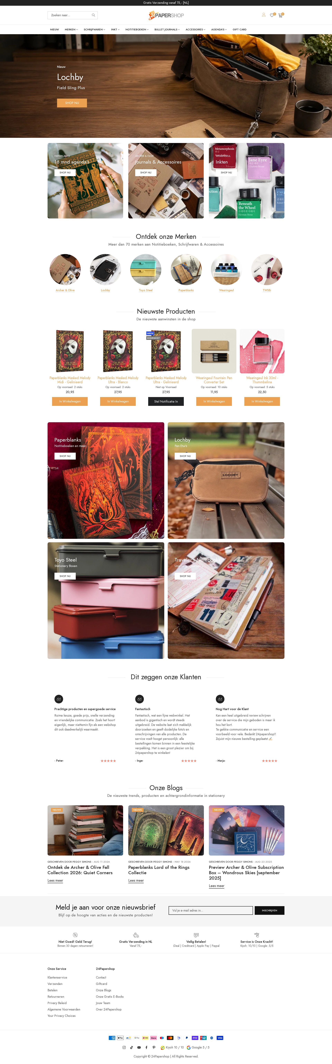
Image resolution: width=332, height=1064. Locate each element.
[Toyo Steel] (145, 269)
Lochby (105, 290)
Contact (101, 977)
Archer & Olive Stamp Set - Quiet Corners (214, 380)
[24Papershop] (166, 15)
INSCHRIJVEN (269, 910)
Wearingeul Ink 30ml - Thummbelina (118, 380)
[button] (160, 132)
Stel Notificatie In (166, 401)
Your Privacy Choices (62, 1016)
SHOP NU (65, 172)
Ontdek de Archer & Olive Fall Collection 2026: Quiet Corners (80, 870)
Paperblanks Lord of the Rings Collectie (159, 870)
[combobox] (73, 15)
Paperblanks (186, 290)
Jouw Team (103, 1003)
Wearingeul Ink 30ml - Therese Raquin (166, 380)
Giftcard (101, 984)
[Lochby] (105, 269)
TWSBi (267, 290)
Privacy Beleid (57, 1003)
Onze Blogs (103, 990)
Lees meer (55, 880)
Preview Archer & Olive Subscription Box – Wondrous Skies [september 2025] (246, 872)
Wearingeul (226, 290)
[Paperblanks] (186, 269)
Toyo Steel (146, 290)
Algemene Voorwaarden (64, 1009)
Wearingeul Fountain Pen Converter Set (70, 380)
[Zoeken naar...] (93, 15)
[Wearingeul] (226, 269)
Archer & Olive (65, 290)
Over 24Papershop (109, 1009)
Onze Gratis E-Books (110, 996)
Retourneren (56, 996)
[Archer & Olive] (65, 269)
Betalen (52, 990)
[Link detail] (85, 180)
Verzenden (55, 984)
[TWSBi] (266, 269)
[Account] (264, 15)
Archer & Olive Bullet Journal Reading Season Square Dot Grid (262, 380)
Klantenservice (57, 977)
